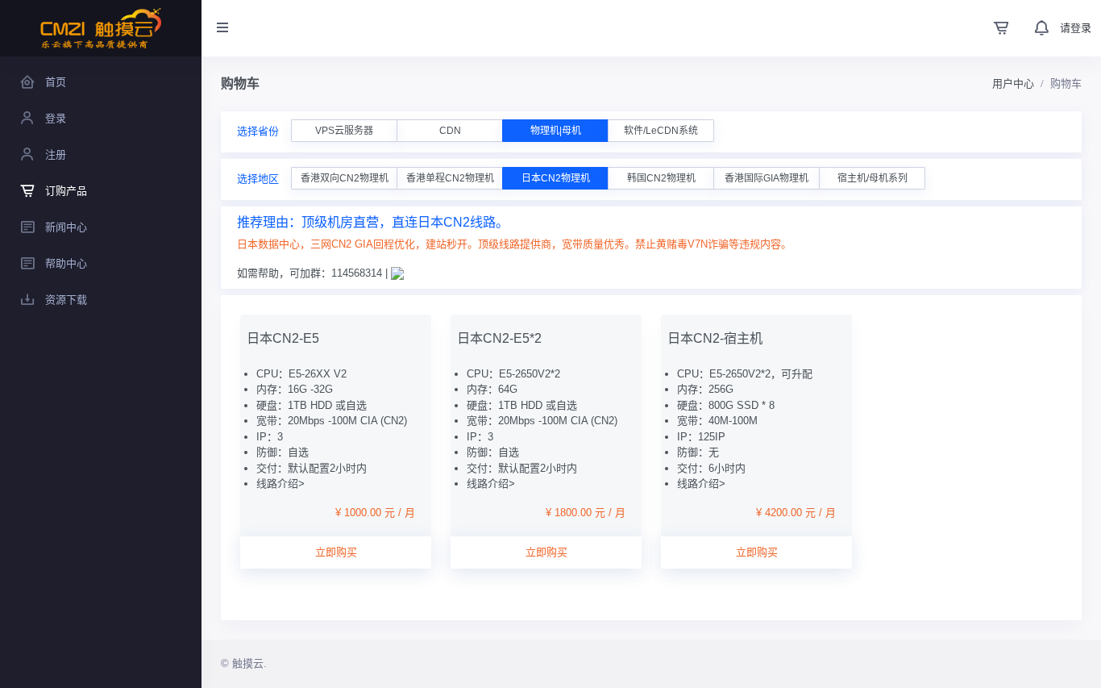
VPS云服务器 (344, 130)
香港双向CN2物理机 (344, 178)
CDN (450, 130)
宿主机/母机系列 (872, 178)
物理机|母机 (555, 130)
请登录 (1075, 28)
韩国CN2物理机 (661, 178)
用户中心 (1013, 83)
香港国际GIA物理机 (766, 178)
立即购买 (336, 552)
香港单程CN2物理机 (450, 178)
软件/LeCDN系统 (661, 130)
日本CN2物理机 (555, 178)
